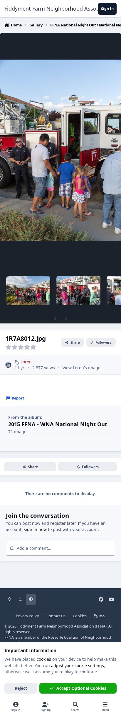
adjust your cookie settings (77, 665)
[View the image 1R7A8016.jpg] (78, 290)
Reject (21, 688)
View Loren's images (82, 367)
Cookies (80, 615)
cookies (44, 659)
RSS (101, 615)
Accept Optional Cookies (81, 688)
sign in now (35, 529)
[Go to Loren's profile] (8, 365)
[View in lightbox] (60, 150)
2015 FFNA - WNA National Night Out (57, 424)
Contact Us (55, 615)
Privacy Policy (27, 615)
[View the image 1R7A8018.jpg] (28, 290)
